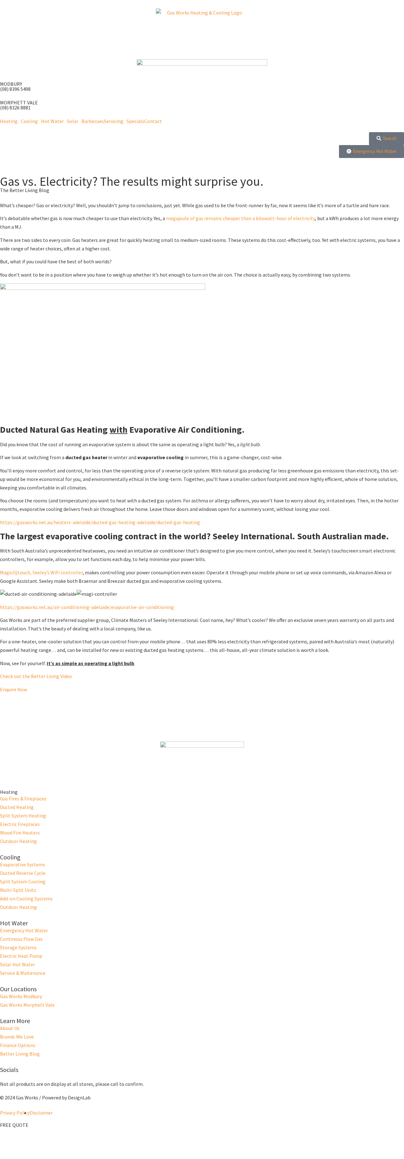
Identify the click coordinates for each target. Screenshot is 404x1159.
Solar (72, 121)
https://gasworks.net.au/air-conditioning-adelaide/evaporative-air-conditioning (87, 607)
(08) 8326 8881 (15, 107)
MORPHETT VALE (19, 102)
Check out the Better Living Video (36, 676)
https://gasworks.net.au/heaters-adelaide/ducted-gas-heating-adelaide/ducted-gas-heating (100, 522)
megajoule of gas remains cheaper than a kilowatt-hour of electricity (240, 218)
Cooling (29, 121)
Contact (153, 121)
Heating (9, 121)
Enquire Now (13, 689)
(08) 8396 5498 (15, 89)
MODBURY (11, 84)
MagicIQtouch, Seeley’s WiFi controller (41, 572)
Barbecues (92, 121)
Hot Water (52, 121)
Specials (135, 121)
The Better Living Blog (24, 190)
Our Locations (18, 989)
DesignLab (79, 1097)
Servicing (113, 121)
